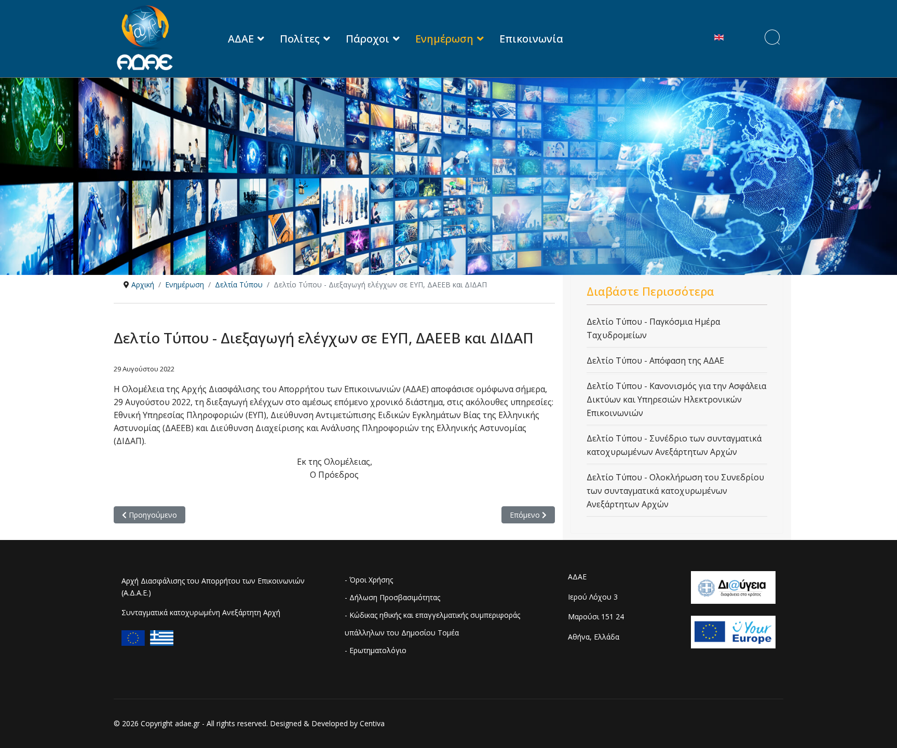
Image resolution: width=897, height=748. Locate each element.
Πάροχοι (367, 39)
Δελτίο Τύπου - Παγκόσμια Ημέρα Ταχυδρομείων (653, 328)
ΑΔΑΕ (241, 39)
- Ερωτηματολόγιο (375, 650)
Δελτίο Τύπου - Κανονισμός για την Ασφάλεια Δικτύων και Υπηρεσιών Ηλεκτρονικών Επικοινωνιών (676, 399)
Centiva (372, 723)
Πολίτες (300, 39)
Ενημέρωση (444, 39)
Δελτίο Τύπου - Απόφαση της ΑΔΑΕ (655, 360)
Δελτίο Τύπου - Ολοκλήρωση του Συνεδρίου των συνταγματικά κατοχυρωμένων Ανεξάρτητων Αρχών (675, 491)
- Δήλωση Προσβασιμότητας (392, 597)
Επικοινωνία (531, 39)
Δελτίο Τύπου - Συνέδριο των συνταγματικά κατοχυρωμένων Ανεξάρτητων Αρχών (674, 445)
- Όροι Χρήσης (369, 580)
